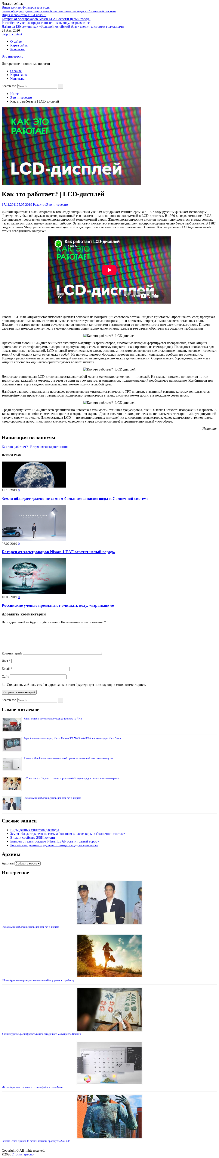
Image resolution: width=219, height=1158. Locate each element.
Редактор (39, 204)
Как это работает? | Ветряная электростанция (35, 447)
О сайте (16, 41)
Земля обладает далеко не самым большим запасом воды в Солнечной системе (59, 11)
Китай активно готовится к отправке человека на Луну (53, 718)
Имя (6, 661)
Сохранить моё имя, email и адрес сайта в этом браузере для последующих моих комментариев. (76, 684)
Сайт (5, 676)
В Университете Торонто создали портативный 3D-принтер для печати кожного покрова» (71, 778)
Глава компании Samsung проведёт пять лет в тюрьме (52, 797)
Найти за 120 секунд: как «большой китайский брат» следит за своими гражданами (63, 26)
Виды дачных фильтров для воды (26, 7)
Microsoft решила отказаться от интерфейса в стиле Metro (32, 1087)
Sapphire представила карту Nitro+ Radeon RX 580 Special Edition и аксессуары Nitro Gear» (72, 738)
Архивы (8, 863)
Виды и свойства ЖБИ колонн (24, 15)
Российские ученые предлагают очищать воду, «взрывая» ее (46, 23)
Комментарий (12, 653)
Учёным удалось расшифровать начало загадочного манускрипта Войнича (41, 1033)
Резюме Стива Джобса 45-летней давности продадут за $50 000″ (36, 1140)
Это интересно (12, 56)
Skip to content (12, 34)
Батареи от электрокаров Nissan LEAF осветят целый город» (46, 19)
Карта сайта (19, 45)
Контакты (17, 49)
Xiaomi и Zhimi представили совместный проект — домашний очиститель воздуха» (68, 758)
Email (7, 668)
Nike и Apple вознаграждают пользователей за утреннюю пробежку (38, 980)
